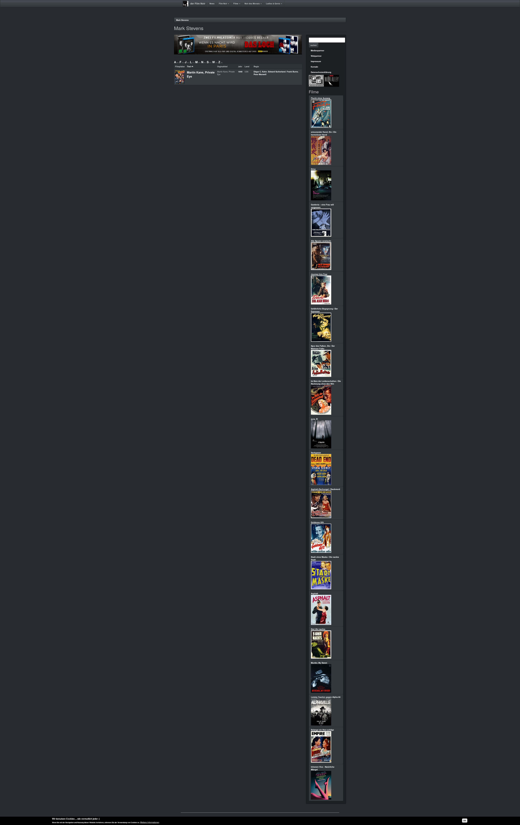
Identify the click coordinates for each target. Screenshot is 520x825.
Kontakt (314, 66)
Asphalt (314, 593)
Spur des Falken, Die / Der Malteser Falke (323, 347)
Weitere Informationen (149, 822)
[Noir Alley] (331, 80)
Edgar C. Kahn (260, 71)
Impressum (316, 61)
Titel (189, 66)
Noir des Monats (252, 3)
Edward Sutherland (277, 71)
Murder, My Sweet (319, 662)
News (211, 3)
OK (464, 820)
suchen (314, 45)
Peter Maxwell (260, 74)
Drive (313, 169)
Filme (236, 3)
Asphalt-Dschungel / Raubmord (325, 489)
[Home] (186, 3)
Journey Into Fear (319, 274)
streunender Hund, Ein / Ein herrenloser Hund (323, 133)
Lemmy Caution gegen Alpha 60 (325, 697)
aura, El (314, 419)
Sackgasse (316, 452)
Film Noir (223, 3)
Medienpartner (317, 50)
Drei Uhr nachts (318, 629)
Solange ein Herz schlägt (322, 729)
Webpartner (316, 56)
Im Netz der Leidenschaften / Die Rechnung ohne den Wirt (326, 382)
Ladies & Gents (273, 3)
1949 (240, 71)
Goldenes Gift (317, 522)
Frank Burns (292, 71)
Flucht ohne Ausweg (320, 98)
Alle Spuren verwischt (321, 241)
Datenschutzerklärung (321, 72)
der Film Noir (197, 3)
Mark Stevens (182, 20)
